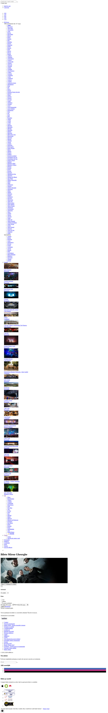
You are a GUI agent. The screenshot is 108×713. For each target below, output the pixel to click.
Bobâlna (9, 42)
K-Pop (9, 511)
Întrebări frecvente (9, 631)
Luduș (9, 122)
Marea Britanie (11, 254)
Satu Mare (10, 178)
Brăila (9, 46)
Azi (3, 599)
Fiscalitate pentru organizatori (12, 640)
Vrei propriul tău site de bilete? (12, 639)
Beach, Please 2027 (9, 645)
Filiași (9, 95)
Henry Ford (46, 708)
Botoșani (9, 45)
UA (5, 19)
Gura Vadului (11, 109)
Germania (10, 247)
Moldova (9, 256)
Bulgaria (9, 239)
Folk (8, 506)
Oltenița (9, 140)
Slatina (9, 192)
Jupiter (9, 119)
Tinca (8, 212)
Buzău (9, 54)
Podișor (9, 154)
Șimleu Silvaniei (11, 187)
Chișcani (9, 64)
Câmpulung (10, 58)
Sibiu (8, 183)
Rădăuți (9, 162)
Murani (9, 139)
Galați (9, 101)
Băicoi (9, 36)
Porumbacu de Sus (12, 159)
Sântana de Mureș (12, 177)
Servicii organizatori (9, 623)
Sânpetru (9, 175)
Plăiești (9, 151)
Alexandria (10, 30)
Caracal (9, 60)
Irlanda (9, 250)
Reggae (9, 526)
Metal (8, 517)
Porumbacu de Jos (12, 157)
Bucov (9, 52)
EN (5, 15)
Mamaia (9, 125)
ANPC (6, 637)
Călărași (9, 55)
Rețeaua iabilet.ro (8, 633)
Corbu (9, 77)
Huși (8, 112)
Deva (8, 89)
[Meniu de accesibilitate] (2, 711)
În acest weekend (7, 603)
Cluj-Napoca (10, 71)
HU (5, 18)
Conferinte (10, 503)
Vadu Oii (9, 219)
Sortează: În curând (11, 584)
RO (5, 13)
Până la (16, 604)
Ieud (8, 115)
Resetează (7, 606)
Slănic (9, 191)
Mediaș (9, 131)
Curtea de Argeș (11, 83)
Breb (8, 49)
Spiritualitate (10, 529)
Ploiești (9, 153)
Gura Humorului (11, 107)
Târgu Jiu (9, 201)
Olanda (9, 259)
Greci (8, 105)
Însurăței (9, 118)
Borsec (9, 43)
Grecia (9, 248)
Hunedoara (10, 110)
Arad (8, 31)
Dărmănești (10, 84)
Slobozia (9, 194)
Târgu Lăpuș (10, 203)
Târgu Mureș (10, 204)
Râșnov (9, 166)
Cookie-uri (7, 630)
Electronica (10, 505)
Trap (8, 530)
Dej (8, 87)
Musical (9, 518)
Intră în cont (7, 6)
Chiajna (9, 63)
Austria (9, 236)
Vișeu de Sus (10, 230)
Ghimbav (9, 102)
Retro (8, 524)
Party (8, 512)
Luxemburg (10, 253)
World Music (10, 532)
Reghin (9, 168)
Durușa (9, 93)
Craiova (9, 80)
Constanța (10, 75)
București (9, 27)
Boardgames (10, 498)
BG (5, 16)
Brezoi (9, 51)
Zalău (8, 233)
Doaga (9, 90)
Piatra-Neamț (10, 148)
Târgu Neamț (11, 206)
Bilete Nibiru (7, 649)
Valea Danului (11, 221)
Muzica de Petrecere (12, 520)
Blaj (8, 40)
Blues (8, 497)
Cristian (9, 81)
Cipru (8, 241)
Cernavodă (10, 61)
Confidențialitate (8, 628)
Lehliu (9, 121)
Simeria (9, 186)
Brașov (9, 48)
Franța (9, 245)
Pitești (9, 150)
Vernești (9, 228)
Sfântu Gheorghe (12, 180)
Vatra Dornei (10, 227)
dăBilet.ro (6, 636)
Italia (8, 251)
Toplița (9, 213)
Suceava (9, 198)
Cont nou (6, 7)
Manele (9, 515)
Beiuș (8, 37)
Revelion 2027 (8, 643)
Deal (8, 86)
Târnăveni (10, 207)
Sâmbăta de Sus (11, 174)
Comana (9, 74)
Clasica (9, 500)
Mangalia (9, 127)
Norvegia (9, 257)
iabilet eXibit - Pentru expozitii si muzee (14, 625)
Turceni (9, 216)
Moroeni (9, 137)
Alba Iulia (10, 28)
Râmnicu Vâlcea (11, 165)
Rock (8, 527)
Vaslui (9, 225)
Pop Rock (10, 523)
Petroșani (9, 145)
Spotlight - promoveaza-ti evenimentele (14, 646)
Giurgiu (9, 104)
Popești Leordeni (11, 156)
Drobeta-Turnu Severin (13, 92)
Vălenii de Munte (12, 222)
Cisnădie (9, 69)
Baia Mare (10, 34)
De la (2, 604)
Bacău (9, 33)
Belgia (9, 238)
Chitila (9, 68)
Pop (8, 514)
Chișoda (9, 66)
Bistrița (9, 39)
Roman (9, 171)
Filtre (3, 584)
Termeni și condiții (9, 627)
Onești (9, 142)
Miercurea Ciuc (11, 134)
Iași (8, 113)
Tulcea (9, 215)
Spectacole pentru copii (13, 538)
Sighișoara (10, 184)
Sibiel (8, 181)
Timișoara (10, 210)
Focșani (9, 99)
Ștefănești (10, 197)
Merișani (9, 133)
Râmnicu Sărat (11, 163)
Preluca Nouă (11, 160)
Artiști (5, 634)
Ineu (8, 116)
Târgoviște (10, 200)
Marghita (9, 130)
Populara (9, 521)
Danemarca (10, 242)
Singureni (10, 189)
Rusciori (9, 172)
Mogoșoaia (10, 136)
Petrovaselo (10, 146)
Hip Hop (9, 508)
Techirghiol (10, 209)
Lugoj (9, 124)
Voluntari (9, 232)
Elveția (9, 244)
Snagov (9, 195)
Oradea (9, 143)
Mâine (4, 601)
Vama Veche (10, 224)
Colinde (9, 502)
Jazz (8, 509)
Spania (9, 260)
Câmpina (9, 57)
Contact (6, 622)
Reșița (9, 169)
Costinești (10, 78)
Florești (9, 96)
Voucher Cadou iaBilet (10, 648)
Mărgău (9, 128)
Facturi (6, 642)
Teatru (9, 537)
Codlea (9, 72)
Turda (9, 218)
